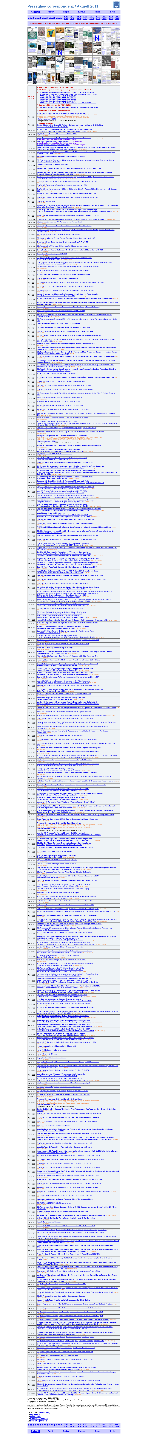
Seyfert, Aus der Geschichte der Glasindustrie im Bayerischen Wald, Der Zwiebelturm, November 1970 (71, 715)
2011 (91, 17)
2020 (59, 17)
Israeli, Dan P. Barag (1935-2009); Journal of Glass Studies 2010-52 (59, 1363)
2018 (66, 19)
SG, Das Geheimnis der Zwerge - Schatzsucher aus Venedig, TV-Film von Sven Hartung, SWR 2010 (70, 282)
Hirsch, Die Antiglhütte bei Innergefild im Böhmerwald (56, 1046)
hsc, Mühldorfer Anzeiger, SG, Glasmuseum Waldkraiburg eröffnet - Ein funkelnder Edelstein (68, 266)
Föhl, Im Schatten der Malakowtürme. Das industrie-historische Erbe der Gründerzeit (65, 331)
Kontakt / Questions (39, 1419)
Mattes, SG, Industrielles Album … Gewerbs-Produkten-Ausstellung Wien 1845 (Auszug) (68, 307)
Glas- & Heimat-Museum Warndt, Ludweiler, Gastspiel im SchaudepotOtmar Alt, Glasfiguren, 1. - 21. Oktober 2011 (62, 458)
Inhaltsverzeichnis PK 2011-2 (47, 828)
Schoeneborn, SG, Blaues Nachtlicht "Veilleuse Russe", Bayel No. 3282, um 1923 (64, 1163)
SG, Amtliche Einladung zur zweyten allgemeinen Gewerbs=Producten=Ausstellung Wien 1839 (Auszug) (74, 298)
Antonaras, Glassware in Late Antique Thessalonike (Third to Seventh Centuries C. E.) (66, 1348)
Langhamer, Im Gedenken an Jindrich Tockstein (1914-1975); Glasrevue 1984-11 (65, 1199)
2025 (38, 17)
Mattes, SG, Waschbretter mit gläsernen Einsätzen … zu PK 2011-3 (60, 405)
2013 (85, 17)
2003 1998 (117, 18)
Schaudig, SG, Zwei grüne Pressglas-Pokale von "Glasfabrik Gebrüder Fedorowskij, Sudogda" (71, 219)
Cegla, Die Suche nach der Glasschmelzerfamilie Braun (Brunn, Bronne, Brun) (65, 462)
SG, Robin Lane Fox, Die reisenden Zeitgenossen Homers (56, 373)
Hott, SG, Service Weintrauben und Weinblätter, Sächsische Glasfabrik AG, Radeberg (65, 901)
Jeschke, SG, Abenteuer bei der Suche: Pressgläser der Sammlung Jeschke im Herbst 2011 (68, 640)
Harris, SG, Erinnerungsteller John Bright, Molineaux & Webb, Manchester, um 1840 (67, 880)
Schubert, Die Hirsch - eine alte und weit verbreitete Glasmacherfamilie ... (63, 1211)
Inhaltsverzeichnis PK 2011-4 (47, 119)
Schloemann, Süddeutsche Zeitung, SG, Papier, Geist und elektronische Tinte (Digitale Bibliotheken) (70, 432)
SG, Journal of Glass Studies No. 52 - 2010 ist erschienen (57, 1356)
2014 (79, 19)
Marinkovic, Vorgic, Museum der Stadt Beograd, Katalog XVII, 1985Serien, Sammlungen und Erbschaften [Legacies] (61, 698)
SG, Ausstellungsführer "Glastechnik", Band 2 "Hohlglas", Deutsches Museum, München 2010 (70, 1341)
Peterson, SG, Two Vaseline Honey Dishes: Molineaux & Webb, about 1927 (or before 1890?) (68, 1175)
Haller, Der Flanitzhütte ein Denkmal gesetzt (51, 1050)
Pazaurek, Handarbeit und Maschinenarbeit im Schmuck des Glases (60, 608)
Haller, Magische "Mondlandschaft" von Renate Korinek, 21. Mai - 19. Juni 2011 (63, 1070)
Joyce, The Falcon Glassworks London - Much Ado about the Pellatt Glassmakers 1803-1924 (70, 250)
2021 (52, 17)
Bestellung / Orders (38, 1421)
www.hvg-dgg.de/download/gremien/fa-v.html (53, 141)
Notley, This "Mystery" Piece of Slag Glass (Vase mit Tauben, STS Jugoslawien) (65, 523)
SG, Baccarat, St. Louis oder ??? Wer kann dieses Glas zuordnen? (59, 222)
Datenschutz (35, 1417)
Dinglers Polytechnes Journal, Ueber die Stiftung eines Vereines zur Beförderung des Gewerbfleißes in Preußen (74, 1304)
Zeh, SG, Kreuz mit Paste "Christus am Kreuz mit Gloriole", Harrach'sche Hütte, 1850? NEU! (70, 575)
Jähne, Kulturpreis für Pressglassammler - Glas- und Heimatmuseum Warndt (62, 418)
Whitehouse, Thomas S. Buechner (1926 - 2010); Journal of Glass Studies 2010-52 (64, 1359)
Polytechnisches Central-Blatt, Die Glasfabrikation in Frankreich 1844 (61, 1284)
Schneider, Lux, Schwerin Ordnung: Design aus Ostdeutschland (58, 401)
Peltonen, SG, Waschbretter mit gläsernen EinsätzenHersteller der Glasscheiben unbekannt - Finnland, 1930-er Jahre (58, 769)
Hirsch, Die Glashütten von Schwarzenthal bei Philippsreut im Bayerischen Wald (64, 712)
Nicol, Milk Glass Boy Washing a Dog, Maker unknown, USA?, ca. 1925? (61, 960)
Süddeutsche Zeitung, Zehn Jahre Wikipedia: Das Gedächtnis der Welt (60, 1376)
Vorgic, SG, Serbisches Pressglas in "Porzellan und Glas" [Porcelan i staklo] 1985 (66, 539)
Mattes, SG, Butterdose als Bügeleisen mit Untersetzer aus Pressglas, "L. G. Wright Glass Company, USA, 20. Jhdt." (76, 911)
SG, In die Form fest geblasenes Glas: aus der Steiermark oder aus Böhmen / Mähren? (68, 1117)
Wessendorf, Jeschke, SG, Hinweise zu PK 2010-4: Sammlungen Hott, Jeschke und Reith (67, 1187)
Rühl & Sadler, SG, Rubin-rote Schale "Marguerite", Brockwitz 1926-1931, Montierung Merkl (67, 656)
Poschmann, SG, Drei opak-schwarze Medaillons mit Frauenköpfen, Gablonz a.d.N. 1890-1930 (68, 1167)
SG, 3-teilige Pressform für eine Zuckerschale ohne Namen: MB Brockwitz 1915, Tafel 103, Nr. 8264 (70, 1159)
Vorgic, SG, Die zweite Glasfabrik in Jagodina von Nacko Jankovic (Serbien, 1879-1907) (68, 215)
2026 (31, 17)
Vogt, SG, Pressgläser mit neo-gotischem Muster (53, 1125)
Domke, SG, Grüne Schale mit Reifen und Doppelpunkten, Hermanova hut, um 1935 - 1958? (68, 677)
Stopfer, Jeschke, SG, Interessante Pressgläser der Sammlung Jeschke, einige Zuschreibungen (69, 1183)
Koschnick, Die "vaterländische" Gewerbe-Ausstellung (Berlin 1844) (61, 311)
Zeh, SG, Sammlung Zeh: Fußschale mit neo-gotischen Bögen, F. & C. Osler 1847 (66, 519)
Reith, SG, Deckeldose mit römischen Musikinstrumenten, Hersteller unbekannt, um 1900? (67, 181)
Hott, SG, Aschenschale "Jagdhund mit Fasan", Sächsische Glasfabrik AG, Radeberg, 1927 (68, 909)
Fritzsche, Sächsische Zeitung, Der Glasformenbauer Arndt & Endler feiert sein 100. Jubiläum (68, 660)
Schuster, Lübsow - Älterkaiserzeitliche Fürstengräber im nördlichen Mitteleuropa (66, 344)
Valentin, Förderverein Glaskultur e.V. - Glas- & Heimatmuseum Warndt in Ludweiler (67, 772)
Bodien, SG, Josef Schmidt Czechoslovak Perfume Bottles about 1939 (61, 381)
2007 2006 (104, 18)
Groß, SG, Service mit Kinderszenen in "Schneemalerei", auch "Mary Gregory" (63, 889)
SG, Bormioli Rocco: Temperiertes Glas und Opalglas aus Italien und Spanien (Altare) (65, 286)
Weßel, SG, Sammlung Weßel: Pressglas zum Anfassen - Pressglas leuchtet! (63, 644)
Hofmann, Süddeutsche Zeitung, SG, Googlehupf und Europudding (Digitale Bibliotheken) (67, 428)
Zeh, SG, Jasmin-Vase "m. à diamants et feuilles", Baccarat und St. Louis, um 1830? (67, 567)
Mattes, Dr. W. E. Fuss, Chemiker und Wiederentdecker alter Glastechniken (63, 1300)
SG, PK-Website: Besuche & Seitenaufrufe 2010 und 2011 (57, 134)
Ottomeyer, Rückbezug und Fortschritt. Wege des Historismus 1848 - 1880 (63, 327)
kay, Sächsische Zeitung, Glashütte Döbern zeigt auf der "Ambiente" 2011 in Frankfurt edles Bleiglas (70, 1232)
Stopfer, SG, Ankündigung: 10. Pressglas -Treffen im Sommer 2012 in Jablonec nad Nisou (69, 445)
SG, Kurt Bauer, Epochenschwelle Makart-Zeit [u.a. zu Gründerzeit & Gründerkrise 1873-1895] (70, 335)
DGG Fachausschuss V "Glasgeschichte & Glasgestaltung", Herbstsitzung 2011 (65, 847)
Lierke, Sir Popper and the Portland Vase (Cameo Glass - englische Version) (64, 138)
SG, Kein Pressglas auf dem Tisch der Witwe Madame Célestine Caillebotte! (64, 872)
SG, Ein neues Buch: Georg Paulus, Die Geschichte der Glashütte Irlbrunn (63, 274)
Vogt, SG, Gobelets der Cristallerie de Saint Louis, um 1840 (57, 860)
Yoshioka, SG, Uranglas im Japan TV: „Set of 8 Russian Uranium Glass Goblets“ (66, 802)
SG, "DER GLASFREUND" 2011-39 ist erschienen (54, 851)
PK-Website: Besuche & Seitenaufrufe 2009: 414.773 (58, 101)
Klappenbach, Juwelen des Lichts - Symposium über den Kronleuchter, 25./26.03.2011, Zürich (68, 1155)
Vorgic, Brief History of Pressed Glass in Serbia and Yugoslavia (59, 947)
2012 (85, 19)
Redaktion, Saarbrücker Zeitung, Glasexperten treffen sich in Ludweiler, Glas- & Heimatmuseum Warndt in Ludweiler (76, 781)
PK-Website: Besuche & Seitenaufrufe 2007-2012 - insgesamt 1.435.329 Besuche (68, 103)
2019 (66, 17)
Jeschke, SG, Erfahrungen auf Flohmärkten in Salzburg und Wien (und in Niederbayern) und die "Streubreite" (73, 1191)
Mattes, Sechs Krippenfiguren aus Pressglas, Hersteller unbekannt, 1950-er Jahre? (64, 932)
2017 (72, 17)
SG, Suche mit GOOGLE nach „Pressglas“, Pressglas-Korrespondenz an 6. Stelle (69, 107)
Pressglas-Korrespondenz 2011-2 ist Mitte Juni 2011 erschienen (59, 823)
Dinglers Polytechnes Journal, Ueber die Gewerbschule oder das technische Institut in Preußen (69, 1308)
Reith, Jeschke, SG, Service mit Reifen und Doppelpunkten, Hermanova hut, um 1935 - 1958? (70, 1179)
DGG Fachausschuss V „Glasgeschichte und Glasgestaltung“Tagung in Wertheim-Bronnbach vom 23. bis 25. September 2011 (60, 450)
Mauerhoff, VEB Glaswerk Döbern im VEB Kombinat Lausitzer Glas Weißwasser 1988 (66, 1226)
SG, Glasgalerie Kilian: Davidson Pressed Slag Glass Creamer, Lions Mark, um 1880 (65, 290)
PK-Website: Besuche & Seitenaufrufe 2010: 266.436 (58, 99)
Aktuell (35, 11)
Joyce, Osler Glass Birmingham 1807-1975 (52, 254)
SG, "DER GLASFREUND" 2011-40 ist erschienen (54, 454)
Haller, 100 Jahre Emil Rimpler (47, 1054)
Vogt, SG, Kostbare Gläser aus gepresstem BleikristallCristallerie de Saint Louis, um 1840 (56, 856)
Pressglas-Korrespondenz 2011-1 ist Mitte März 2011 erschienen (59, 1099)
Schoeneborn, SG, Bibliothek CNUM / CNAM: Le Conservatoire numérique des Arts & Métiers (68, 1271)
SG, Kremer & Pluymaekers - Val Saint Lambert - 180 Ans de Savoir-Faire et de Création (68, 751)
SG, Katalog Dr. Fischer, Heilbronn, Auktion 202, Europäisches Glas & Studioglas (64, 226)
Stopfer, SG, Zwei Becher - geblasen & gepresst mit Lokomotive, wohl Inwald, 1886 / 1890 (67, 197)
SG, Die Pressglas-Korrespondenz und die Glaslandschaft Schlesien (61, 1296)
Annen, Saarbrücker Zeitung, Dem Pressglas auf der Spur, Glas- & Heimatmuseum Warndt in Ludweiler (71, 785)
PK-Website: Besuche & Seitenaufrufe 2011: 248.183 (58, 98)
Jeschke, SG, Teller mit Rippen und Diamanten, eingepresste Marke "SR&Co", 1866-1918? (69, 168)
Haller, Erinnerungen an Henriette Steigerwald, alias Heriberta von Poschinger (63, 270)
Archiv (51, 12)
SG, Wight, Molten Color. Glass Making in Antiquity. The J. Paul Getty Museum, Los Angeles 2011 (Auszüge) (75, 356)
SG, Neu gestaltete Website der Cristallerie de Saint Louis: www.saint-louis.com (63, 246)
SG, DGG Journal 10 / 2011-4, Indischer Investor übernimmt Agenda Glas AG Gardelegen (67, 739)
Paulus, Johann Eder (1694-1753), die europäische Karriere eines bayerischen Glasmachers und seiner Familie (76, 708)
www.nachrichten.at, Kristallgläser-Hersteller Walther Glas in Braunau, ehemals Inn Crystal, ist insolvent (71, 1230)
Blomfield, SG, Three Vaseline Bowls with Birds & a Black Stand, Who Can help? (64, 385)
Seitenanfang (44, 1412)
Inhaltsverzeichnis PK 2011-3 (47, 441)
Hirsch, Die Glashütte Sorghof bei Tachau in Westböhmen (57, 278)
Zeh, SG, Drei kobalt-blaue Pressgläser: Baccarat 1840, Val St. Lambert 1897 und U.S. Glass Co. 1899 (71, 579)
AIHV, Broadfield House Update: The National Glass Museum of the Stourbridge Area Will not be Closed (74, 527)
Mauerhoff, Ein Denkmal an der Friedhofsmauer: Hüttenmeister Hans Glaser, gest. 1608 (66, 1042)
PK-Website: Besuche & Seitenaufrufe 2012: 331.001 (58, 96)
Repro (97, 12)
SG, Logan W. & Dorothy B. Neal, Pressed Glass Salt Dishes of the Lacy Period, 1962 (66, 238)
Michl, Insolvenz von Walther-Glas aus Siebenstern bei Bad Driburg (59, 397)
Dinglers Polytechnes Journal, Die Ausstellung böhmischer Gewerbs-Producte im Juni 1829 (70, 1312)
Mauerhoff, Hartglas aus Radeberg (49, 1222)
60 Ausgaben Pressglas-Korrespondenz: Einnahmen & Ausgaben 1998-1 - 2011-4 (68, 94)
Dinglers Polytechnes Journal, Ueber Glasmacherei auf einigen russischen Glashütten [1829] (70, 1316)
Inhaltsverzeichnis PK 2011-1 (47, 1105)
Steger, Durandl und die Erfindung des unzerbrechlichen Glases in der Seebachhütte (65, 718)
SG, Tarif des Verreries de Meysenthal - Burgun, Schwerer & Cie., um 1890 (63, 1095)
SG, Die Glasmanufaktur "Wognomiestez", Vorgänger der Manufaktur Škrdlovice (65, 1007)
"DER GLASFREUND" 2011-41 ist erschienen (52, 164)
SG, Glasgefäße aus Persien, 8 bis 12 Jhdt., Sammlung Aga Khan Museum (62, 1091)
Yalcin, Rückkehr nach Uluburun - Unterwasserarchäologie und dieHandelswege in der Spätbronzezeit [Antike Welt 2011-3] (61, 1075)
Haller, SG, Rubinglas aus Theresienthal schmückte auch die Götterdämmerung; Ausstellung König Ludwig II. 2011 (75, 1292)
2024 (45, 17)
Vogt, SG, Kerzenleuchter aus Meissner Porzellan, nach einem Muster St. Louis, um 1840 (69, 1133)
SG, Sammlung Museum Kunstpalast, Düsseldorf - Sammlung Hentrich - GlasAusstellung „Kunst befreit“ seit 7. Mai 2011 (64, 477)
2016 (72, 19)
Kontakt (81, 12)
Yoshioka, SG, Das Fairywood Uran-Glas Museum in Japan (58, 892)
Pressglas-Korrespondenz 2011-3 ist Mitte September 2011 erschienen (62, 435)
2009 (98, 17)
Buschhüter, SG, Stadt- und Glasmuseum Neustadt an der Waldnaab (60, 735)
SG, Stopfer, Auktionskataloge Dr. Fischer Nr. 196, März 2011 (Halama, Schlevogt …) (65, 1195)
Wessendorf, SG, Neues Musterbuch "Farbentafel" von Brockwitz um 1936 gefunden (67, 915)
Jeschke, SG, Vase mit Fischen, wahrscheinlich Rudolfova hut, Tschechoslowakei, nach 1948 (68, 685)
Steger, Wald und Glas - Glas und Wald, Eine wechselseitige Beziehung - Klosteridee (67, 819)
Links (112, 12)
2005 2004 (111, 18)
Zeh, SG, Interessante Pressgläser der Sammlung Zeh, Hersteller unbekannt (63, 583)
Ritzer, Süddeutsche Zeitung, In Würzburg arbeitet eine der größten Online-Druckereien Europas (69, 1380)
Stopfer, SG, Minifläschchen (46, 201)
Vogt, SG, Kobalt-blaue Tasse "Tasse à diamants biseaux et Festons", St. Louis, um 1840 (67, 1121)
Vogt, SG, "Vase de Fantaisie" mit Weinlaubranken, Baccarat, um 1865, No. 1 (64, 1147)
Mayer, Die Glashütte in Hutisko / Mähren (51, 1058)
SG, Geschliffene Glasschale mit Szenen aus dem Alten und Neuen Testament (65, 1352)
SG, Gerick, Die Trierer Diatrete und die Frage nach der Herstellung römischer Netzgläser (68, 748)
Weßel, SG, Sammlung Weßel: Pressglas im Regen (55, 648)
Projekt (66, 12)
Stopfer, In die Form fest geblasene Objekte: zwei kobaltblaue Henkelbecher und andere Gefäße (69, 1113)
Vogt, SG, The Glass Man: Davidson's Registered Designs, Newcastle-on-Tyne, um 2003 (68, 535)
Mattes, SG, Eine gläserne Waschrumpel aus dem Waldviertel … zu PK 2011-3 (63, 409)
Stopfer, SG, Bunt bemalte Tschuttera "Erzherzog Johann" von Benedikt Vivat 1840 (66, 193)
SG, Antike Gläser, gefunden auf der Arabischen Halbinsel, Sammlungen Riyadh (63, 1083)
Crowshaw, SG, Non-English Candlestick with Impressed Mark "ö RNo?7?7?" (62, 242)
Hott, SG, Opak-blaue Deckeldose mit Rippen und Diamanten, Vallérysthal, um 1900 (65, 389)
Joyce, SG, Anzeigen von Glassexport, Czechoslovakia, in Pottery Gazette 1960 (64, 694)
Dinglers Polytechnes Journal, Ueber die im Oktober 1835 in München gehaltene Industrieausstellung (73, 1320)
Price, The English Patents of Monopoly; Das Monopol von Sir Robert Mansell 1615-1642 (68, 1254)
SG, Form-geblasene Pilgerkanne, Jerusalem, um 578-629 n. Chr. (59, 1087)
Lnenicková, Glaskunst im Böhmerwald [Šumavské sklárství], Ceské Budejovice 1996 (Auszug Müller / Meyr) (75, 815)
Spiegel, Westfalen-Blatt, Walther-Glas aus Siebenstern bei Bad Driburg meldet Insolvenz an (68, 1062)
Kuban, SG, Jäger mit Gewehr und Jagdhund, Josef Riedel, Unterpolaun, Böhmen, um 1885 (67, 623)
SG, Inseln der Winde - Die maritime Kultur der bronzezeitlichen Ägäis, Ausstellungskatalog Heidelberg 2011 (76, 377)
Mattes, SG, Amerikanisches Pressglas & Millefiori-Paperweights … (59, 234)
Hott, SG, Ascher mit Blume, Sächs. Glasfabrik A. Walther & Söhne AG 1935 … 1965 (65, 905)
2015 (79, 17)
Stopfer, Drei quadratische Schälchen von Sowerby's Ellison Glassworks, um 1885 (64, 1143)
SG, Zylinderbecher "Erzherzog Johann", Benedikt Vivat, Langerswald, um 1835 (63, 1003)
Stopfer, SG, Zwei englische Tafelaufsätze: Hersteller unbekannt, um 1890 (62, 185)
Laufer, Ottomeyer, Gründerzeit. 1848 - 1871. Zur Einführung (58, 323)
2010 (91, 19)
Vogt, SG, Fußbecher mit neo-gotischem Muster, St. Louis (56, 864)
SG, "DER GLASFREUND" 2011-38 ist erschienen (54, 1203)
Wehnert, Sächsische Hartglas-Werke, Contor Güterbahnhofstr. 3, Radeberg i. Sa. (66, 1218)
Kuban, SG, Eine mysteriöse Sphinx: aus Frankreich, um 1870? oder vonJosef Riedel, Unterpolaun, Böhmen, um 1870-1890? (63, 627)
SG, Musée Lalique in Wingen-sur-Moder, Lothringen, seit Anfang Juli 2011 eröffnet (64, 760)
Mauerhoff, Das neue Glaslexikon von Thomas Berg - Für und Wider (61, 156)
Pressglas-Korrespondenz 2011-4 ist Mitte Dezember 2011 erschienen (61, 113)
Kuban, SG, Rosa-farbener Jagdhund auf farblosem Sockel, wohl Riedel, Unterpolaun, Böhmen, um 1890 (72, 620)
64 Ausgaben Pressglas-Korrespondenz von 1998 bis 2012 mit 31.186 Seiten (67, 92)
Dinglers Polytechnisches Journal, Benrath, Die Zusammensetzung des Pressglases (65, 1337)
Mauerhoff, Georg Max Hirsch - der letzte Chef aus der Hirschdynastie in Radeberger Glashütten (71, 1215)
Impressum (35, 1415)
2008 (98, 19)
